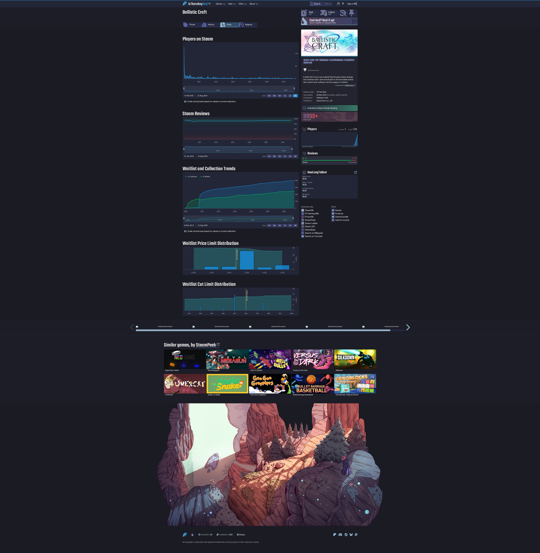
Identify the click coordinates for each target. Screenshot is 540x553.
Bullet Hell (308, 63)
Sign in (350, 4)
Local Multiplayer (336, 60)
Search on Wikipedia (314, 233)
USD (226, 535)
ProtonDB (309, 217)
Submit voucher (342, 220)
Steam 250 (310, 226)
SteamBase (310, 230)
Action (306, 60)
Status (242, 535)
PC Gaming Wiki (312, 213)
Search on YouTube (313, 236)
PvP (317, 60)
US (206, 535)
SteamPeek (310, 220)
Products (339, 213)
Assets (338, 210)
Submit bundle (341, 217)
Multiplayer (324, 60)
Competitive (349, 60)
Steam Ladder (311, 223)
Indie (312, 60)
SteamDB (309, 210)
